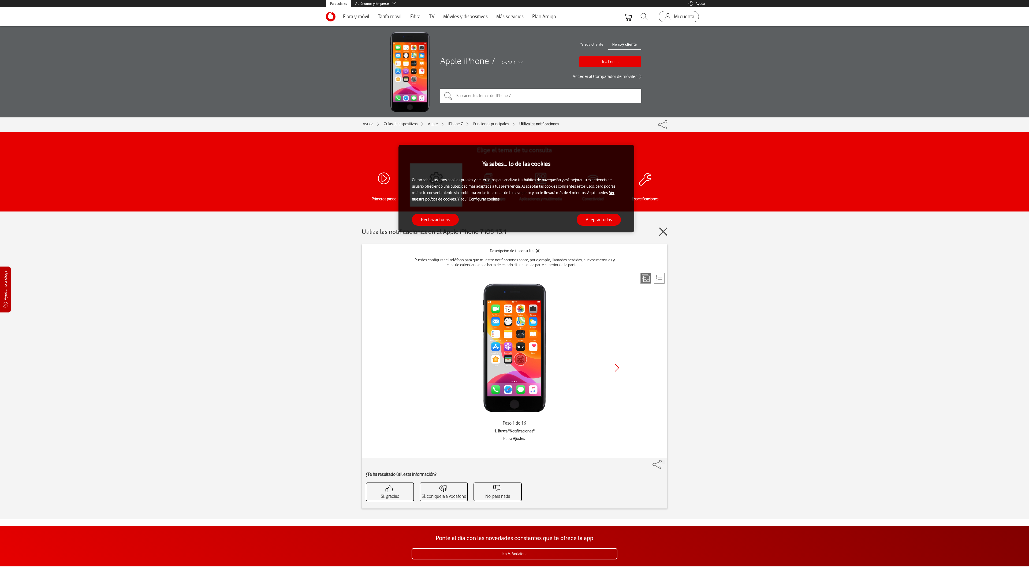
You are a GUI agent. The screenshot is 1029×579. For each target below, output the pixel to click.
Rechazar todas (435, 219)
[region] (516, 188)
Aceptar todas (599, 219)
